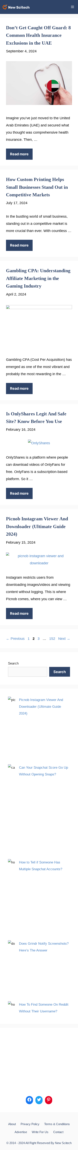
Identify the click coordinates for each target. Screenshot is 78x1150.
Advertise (21, 1132)
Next (64, 639)
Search (13, 663)
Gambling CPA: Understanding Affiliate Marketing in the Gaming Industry (38, 278)
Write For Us (40, 1132)
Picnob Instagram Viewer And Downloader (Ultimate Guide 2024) (37, 526)
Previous (15, 639)
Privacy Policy (30, 1124)
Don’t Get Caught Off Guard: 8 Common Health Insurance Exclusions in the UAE (38, 35)
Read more (19, 154)
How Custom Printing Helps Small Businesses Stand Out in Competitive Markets (37, 187)
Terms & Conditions (57, 1124)
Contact (58, 1132)
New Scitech (63, 1143)
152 (52, 639)
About (12, 1124)
